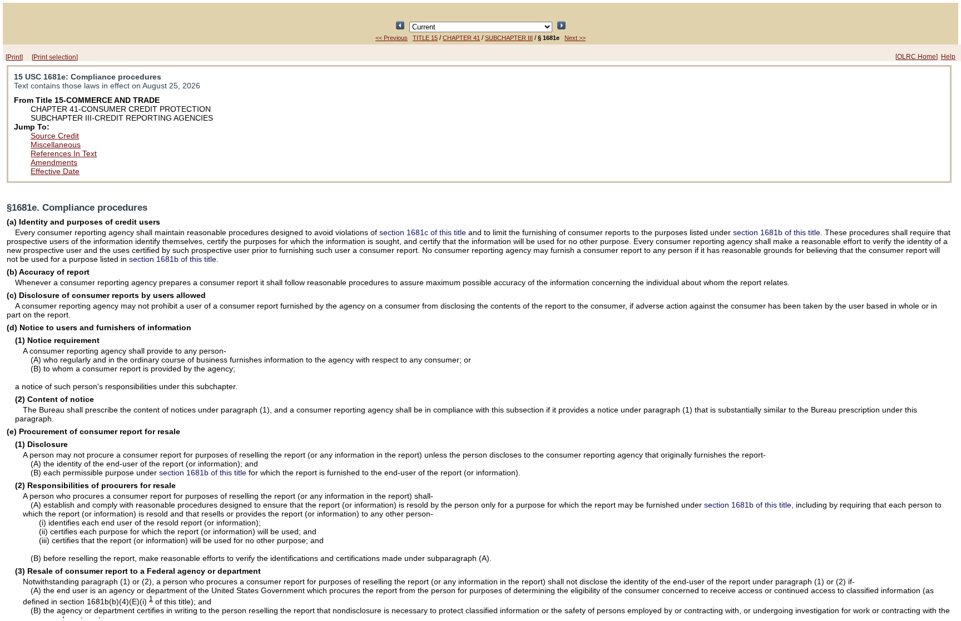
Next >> (575, 37)
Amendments (54, 162)
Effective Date (55, 171)
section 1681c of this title (422, 232)
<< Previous (391, 37)
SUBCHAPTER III (509, 37)
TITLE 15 (425, 37)
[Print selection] (55, 57)
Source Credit (55, 135)
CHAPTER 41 (461, 37)
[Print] (14, 57)
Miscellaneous (56, 144)
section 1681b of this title (776, 232)
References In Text (64, 153)
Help (948, 57)
